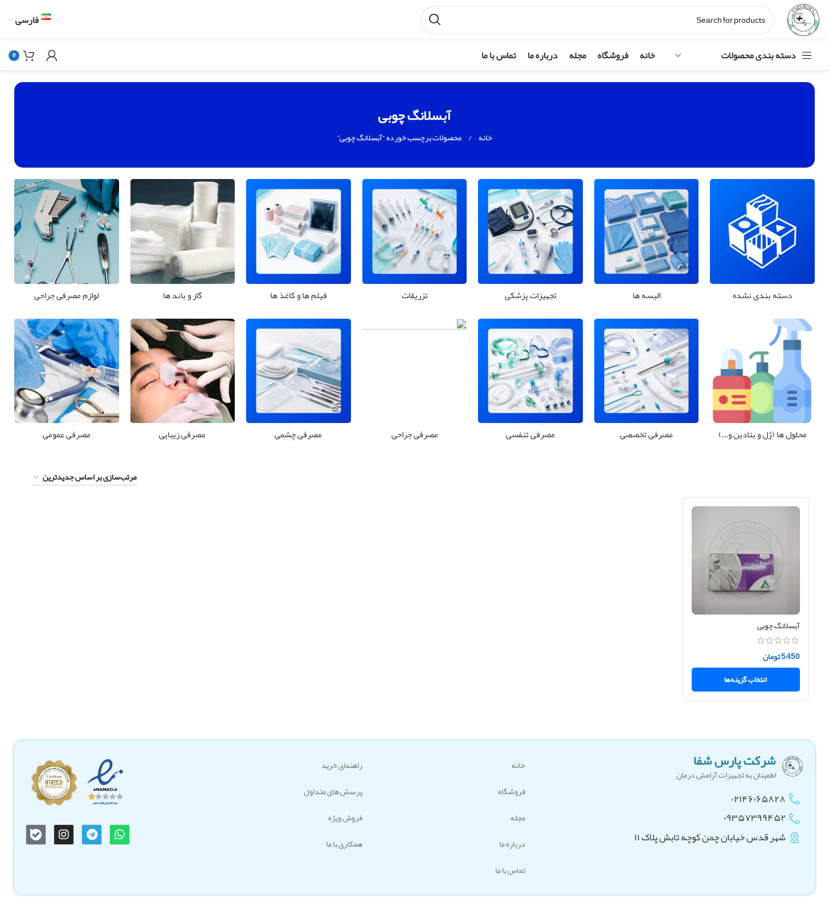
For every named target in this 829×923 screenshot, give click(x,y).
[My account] (51, 55)
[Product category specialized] (646, 383)
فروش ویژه (345, 818)
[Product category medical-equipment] (530, 243)
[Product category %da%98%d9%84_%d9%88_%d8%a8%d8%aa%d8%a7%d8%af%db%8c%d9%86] (762, 383)
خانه (484, 137)
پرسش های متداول (333, 791)
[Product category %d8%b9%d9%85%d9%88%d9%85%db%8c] (66, 383)
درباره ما (512, 844)
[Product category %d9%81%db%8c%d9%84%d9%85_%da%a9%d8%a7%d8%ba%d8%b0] (298, 243)
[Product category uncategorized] (762, 243)
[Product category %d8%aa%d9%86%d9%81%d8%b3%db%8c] (530, 383)
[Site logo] (803, 22)
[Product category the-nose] (182, 383)
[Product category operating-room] (414, 383)
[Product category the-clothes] (646, 243)
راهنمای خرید (341, 765)
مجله (518, 818)
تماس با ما (510, 870)
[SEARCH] (434, 20)
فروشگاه (511, 791)
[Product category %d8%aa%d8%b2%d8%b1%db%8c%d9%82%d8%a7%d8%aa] (414, 243)
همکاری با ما (344, 844)
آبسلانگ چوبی (778, 625)
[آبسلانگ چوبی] (746, 560)
